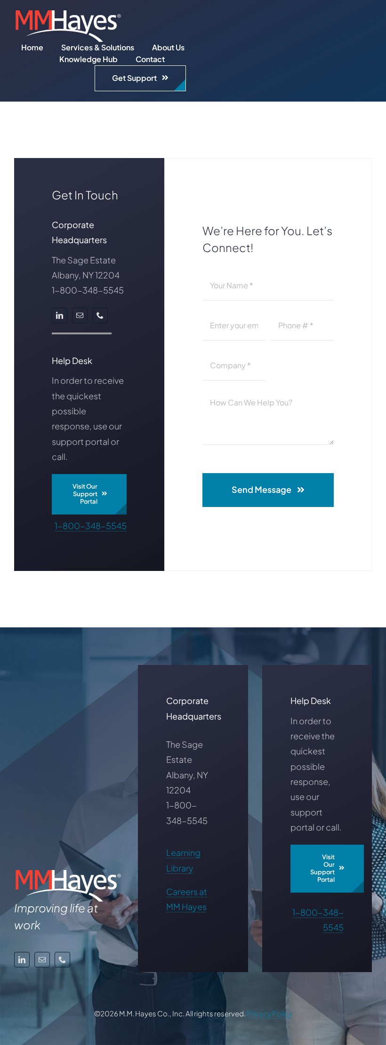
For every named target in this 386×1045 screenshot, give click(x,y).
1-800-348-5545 (91, 525)
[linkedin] (59, 315)
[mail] (80, 315)
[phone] (100, 315)
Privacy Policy (269, 1013)
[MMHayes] (68, 14)
